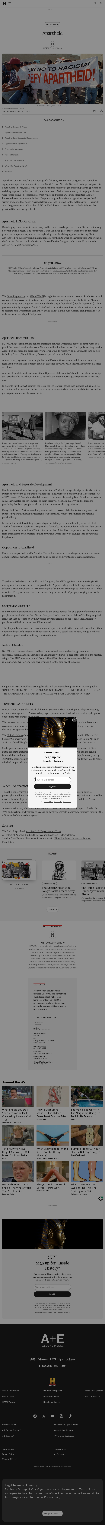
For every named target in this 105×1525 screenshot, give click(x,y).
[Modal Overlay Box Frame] (52, 762)
